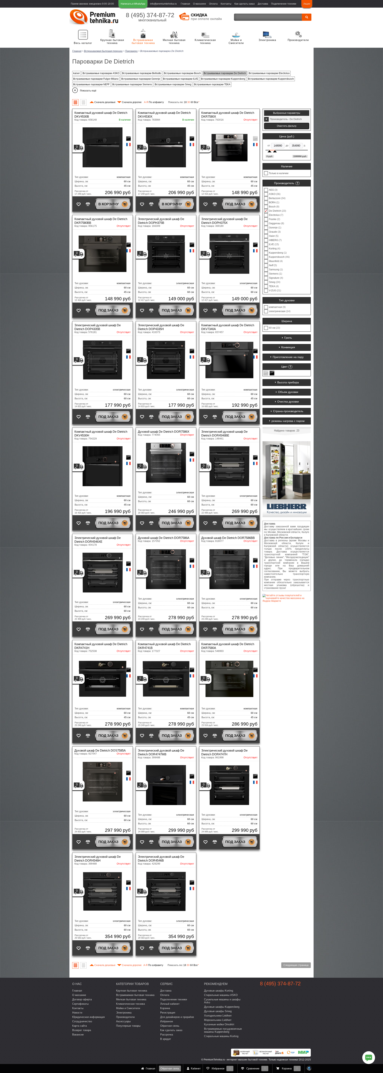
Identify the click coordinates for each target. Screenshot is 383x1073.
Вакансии (78, 1034)
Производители (298, 40)
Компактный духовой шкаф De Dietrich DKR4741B (164, 646)
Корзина (165, 1008)
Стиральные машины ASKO (221, 995)
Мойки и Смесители (236, 42)
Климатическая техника (205, 42)
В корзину (108, 204)
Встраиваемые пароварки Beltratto (141, 73)
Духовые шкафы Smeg (218, 1011)
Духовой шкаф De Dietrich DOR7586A (163, 537)
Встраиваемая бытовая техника (143, 42)
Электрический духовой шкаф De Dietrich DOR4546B (161, 858)
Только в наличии (278, 173)
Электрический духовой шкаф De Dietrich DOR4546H (97, 858)
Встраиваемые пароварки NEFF (91, 84)
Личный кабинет (170, 1003)
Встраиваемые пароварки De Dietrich (225, 73)
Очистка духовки (288, 401)
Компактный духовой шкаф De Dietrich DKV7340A (227, 327)
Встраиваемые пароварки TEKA (212, 84)
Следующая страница (296, 965)
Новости (77, 1012)
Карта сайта (79, 1025)
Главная (185, 3)
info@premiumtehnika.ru (163, 3)
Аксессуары (123, 1021)
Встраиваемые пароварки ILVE (180, 78)
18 (185, 102)
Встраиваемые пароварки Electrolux (269, 73)
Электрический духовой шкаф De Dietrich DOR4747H (224, 752)
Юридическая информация (88, 1016)
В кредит (165, 1038)
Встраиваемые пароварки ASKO (101, 73)
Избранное (166, 1021)
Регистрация (167, 1012)
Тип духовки (287, 300)
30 (188, 102)
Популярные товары (128, 1025)
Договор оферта (82, 999)
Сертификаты (80, 1003)
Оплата (213, 3)
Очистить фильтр (286, 126)
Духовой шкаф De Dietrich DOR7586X (163, 431)
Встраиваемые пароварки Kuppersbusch (271, 78)
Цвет (284, 366)
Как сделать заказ (244, 3)
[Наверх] (309, 1068)
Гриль (288, 337)
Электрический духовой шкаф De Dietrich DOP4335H (161, 327)
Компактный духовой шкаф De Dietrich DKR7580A (227, 646)
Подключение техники (283, 3)
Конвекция (288, 347)
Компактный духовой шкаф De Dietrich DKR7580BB (100, 220)
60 (192, 102)
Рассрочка (166, 1034)
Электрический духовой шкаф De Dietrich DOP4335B (97, 327)
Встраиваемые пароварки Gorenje (140, 78)
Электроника (267, 40)
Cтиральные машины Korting (221, 1036)
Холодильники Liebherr (218, 1015)
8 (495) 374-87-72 (150, 15)
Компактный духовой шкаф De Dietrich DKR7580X (227, 114)
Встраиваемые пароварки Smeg (173, 84)
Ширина (286, 321)
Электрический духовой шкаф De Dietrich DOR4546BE (224, 433)
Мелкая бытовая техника (174, 42)
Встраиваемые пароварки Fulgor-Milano (95, 78)
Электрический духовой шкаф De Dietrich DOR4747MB (161, 752)
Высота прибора (288, 382)
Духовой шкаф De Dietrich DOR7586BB (228, 537)
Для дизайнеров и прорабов (177, 1016)
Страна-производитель (288, 411)
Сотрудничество (82, 1021)
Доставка (263, 3)
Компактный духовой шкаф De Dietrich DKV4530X (164, 114)
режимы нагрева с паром (288, 420)
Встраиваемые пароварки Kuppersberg (223, 78)
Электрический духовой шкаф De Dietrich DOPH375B (161, 220)
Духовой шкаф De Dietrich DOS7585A (100, 750)
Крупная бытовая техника (112, 42)
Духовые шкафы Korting (218, 990)
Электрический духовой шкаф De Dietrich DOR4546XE (97, 539)
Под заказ (235, 204)
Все (196, 102)
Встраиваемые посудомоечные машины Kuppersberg (223, 1030)
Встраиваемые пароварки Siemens (132, 84)
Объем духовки (288, 392)
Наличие (286, 166)
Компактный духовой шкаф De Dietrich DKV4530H (100, 433)
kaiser (76, 73)
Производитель (284, 183)
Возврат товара (81, 1030)
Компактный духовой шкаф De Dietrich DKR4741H (100, 646)
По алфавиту (154, 102)
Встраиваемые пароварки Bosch (182, 73)
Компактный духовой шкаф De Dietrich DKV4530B (100, 114)
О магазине (199, 3)
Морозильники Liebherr (217, 1019)
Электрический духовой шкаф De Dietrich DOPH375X (224, 220)
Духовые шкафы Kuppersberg (221, 1006)
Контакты (226, 3)
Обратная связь (170, 1068)
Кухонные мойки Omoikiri (219, 1024)
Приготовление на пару (288, 357)
